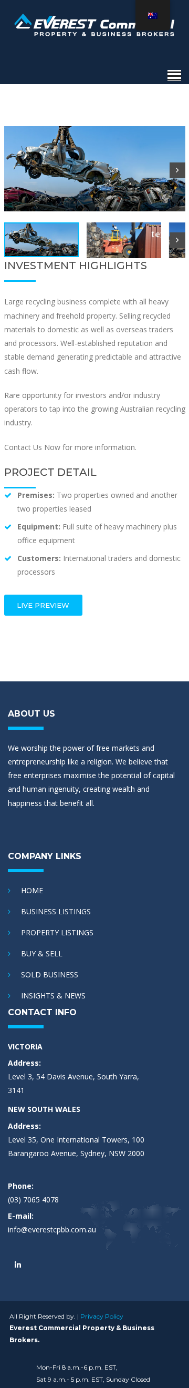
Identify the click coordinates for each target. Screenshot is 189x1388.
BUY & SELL (41, 953)
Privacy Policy (101, 1316)
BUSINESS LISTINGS (56, 911)
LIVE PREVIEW (43, 605)
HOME (32, 890)
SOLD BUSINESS (49, 974)
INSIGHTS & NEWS (53, 996)
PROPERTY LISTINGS (57, 932)
